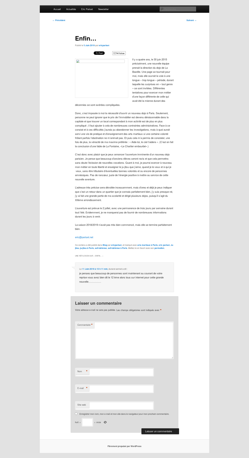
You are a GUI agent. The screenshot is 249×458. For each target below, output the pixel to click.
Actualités (71, 9)
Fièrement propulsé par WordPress (124, 446)
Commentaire (85, 325)
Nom (82, 371)
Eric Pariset (87, 9)
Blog (105, 244)
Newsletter (103, 9)
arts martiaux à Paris (147, 244)
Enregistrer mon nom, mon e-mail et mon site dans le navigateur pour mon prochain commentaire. (124, 413)
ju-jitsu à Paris (87, 248)
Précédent (59, 20)
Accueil (57, 9)
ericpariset (104, 45)
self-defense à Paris (117, 248)
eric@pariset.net (84, 237)
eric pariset (164, 244)
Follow (121, 53)
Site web (81, 404)
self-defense (101, 248)
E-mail (82, 388)
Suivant (191, 20)
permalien (159, 248)
